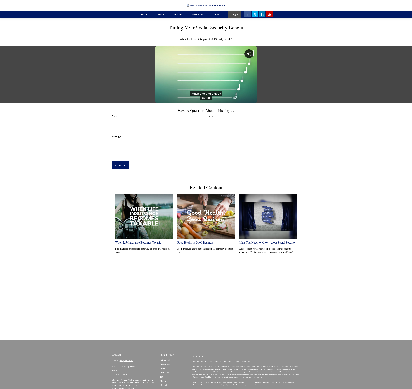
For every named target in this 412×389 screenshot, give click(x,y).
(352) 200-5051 (126, 360)
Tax (161, 377)
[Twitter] (255, 14)
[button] (144, 14)
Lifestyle (164, 385)
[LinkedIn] (262, 14)
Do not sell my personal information (248, 385)
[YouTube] (269, 14)
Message (116, 136)
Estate (162, 368)
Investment (165, 364)
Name (115, 116)
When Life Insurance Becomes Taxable (138, 242)
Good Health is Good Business (195, 242)
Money (163, 381)
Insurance (164, 372)
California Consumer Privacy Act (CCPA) (269, 382)
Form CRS (200, 356)
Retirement (165, 360)
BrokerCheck (246, 361)
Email (211, 116)
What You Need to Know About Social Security (267, 242)
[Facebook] (247, 14)
